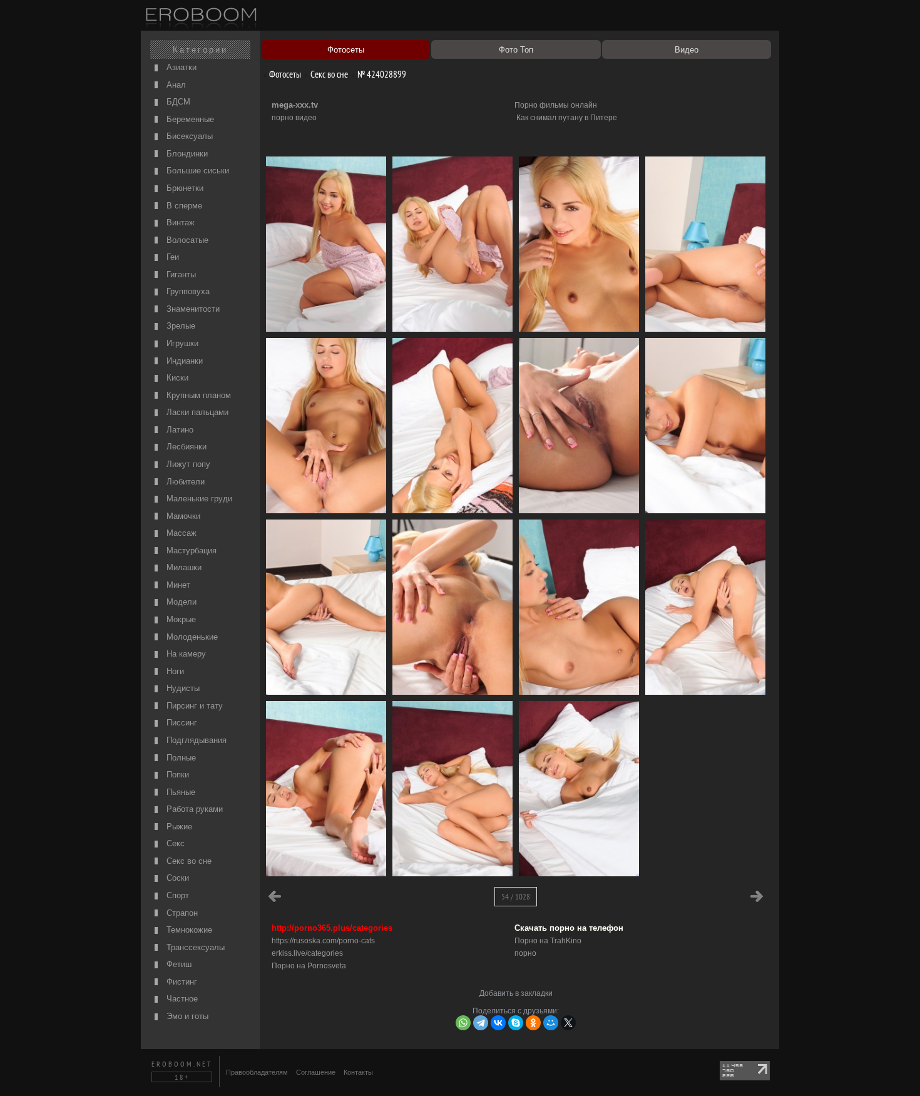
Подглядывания (195, 740)
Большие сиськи (196, 170)
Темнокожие (188, 930)
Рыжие (178, 826)
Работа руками (193, 809)
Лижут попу (187, 464)
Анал (175, 85)
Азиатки (180, 67)
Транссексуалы (194, 947)
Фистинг (180, 981)
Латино (178, 429)
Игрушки (181, 343)
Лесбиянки (185, 446)
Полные (180, 757)
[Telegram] (480, 1022)
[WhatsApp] (463, 1022)
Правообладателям (257, 1072)
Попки (176, 774)
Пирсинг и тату (193, 705)
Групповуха (187, 291)
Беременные (189, 119)
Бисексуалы (188, 136)
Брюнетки (183, 188)
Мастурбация (190, 550)
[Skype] (515, 1022)
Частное (181, 998)
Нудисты (182, 688)
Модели (180, 602)
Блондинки (186, 153)
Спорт (176, 895)
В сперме (183, 205)
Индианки (183, 361)
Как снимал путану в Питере (566, 117)
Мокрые (180, 619)
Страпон (181, 913)
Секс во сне (188, 861)
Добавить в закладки (516, 993)
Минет (177, 585)
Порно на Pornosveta (309, 965)
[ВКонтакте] (498, 1022)
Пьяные (179, 792)
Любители (184, 481)
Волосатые (186, 240)
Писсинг (180, 722)
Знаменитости (192, 309)
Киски (176, 377)
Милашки (183, 567)
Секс (174, 843)
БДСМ (177, 101)
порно (525, 953)
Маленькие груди (198, 498)
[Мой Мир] (550, 1022)
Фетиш (178, 964)
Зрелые (179, 325)
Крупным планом (197, 395)
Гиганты (180, 274)
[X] (568, 1022)
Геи (171, 257)
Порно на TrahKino (547, 940)
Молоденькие (191, 637)
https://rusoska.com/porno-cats (323, 940)
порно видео (294, 117)
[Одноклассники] (533, 1022)
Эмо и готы (186, 1016)
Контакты (358, 1072)
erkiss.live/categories (307, 953)
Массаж (180, 533)
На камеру (185, 653)
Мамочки (182, 516)
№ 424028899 (380, 74)
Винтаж (179, 222)
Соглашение (315, 1072)
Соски (176, 878)
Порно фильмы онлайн (555, 105)
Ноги (174, 671)
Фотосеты (284, 74)
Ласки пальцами (196, 412)
